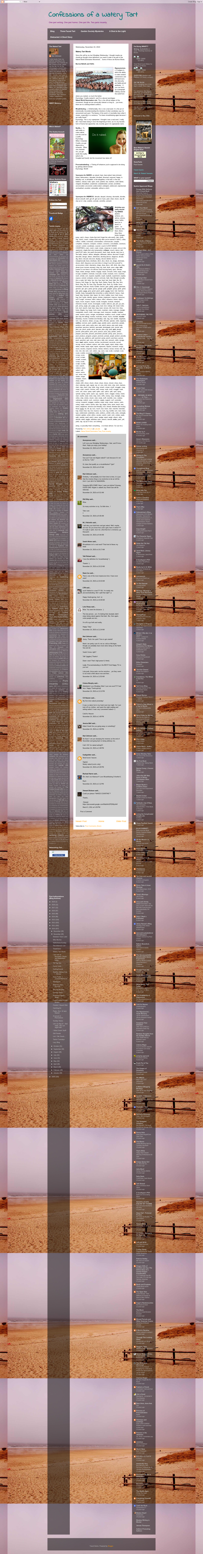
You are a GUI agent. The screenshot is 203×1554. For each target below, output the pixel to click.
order (63, 636)
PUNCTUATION (53, 681)
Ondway (64, 632)
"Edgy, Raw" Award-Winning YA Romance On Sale (144, 1154)
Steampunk (52, 752)
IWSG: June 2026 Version (144, 390)
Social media (61, 736)
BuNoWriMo (53, 336)
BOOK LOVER (141, 423)
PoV (65, 662)
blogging (52, 299)
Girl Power (52, 467)
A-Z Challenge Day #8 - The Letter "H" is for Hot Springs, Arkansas (143, 1277)
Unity (59, 807)
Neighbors (52, 623)
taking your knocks (62, 776)
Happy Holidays (61, 488)
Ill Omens (52, 519)
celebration (54, 345)
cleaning (63, 360)
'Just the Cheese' (142, 670)
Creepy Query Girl (142, 1162)
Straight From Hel (142, 970)
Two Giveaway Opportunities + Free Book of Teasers (144, 807)
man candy (63, 573)
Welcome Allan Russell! (58, 986)
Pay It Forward (61, 645)
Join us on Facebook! (143, 657)
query (51, 686)
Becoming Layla (142, 1484)
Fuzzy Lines (57, 966)
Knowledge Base (61, 551)
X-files (56, 839)
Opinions (63, 634)
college (51, 364)
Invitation (63, 538)
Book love (61, 310)
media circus (64, 581)
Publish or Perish (142, 1387)
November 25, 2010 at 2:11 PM (93, 784)
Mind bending (62, 592)
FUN (63, 456)
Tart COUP (54, 780)
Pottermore (59, 662)
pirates (64, 653)
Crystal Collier (62, 384)
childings (52, 355)
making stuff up (54, 571)
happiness (52, 488)
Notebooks (139, 1515)
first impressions (61, 445)
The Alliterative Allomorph (141, 1364)
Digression (57, 399)
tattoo (64, 782)
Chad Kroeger (54, 347)
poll (67, 658)
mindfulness (52, 594)
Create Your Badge (54, 221)
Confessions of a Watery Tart (93, 15)
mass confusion (57, 579)
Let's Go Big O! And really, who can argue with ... (60, 1025)
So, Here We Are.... (142, 1164)
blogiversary (52, 301)
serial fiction (56, 721)
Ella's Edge (140, 739)
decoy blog (65, 391)
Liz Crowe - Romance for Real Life (144, 1234)
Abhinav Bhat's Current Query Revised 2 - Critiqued (143, 962)
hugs (50, 508)
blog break (58, 289)
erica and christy (142, 902)
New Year (63, 623)
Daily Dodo (140, 1176)
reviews (63, 705)
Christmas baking (141, 1058)
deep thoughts (55, 393)
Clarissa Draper (141, 1378)
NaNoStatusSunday (59, 943)
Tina (50, 800)
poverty (51, 664)
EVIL (64, 427)
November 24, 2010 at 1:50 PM (93, 729)
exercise (53, 430)
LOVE (60, 566)
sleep (60, 732)
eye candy (62, 430)
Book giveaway (63, 306)
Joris (64, 544)
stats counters (61, 751)
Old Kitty (86, 499)
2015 (53, 914)
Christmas (52, 357)
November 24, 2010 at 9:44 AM (93, 535)
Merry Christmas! (141, 1444)
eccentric (63, 412)
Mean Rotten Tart (54, 581)
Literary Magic (141, 1045)
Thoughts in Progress (144, 624)
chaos (51, 349)
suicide (61, 765)
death (64, 389)
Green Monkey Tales (143, 754)
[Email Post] (105, 429)
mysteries (54, 606)
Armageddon (52, 262)
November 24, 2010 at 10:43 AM (94, 581)
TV (57, 802)
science (63, 714)
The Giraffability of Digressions (143, 996)
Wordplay (59, 831)
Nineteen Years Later (60, 937)
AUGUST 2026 (141, 316)
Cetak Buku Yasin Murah (144, 1178)
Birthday (63, 285)
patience (51, 645)
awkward (63, 274)
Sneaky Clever (60, 734)
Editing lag (52, 416)
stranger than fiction (55, 758)
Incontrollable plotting (55, 525)
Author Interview (55, 269)
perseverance (64, 649)
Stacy (50, 751)
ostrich (59, 637)
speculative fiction (55, 743)
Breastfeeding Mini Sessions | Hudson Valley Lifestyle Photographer (144, 1467)
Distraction (63, 402)
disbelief (54, 402)
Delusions (61, 395)
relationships (61, 697)
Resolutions (53, 703)
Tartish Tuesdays (59, 1039)
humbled (51, 510)
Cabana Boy (61, 340)
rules (50, 710)
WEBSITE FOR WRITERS (144, 1348)
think (50, 796)
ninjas (59, 626)
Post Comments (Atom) (93, 826)
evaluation (57, 427)
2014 (53, 916)
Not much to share (142, 1305)
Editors (59, 416)
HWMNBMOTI (53, 514)
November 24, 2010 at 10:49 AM (94, 600)
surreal (57, 772)
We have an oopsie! (142, 1260)
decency (57, 391)
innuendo (61, 530)
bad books (52, 276)
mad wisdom (56, 567)
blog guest (52, 293)
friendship (52, 456)
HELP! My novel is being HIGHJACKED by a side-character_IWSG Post (144, 461)
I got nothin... (64, 514)
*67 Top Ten (57, 963)
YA (61, 839)
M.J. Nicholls (87, 522)
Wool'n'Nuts (140, 1449)
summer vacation (61, 769)
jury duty (52, 546)
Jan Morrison (141, 357)
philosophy (53, 653)
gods (50, 474)
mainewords (140, 576)
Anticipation (61, 258)
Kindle (58, 549)
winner (59, 827)
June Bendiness (141, 1478)
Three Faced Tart (67, 31)
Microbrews (52, 592)
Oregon (51, 637)
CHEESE (65, 351)
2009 (53, 1077)
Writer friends (61, 833)
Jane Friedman (141, 230)
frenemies (65, 452)
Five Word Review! (142, 1244)
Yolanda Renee (55, 841)
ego (65, 416)
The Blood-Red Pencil (144, 481)
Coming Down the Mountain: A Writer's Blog (143, 368)
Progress (65, 669)
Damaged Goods (141, 1072)
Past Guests (138, 164)
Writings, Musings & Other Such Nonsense (144, 592)
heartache (59, 496)
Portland (54, 660)
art (59, 262)
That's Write (140, 1151)
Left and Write (141, 1242)
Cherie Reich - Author (144, 746)
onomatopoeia (53, 634)
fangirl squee (54, 436)
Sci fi (56, 714)
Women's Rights (62, 829)
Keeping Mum (53, 547)
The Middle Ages (142, 1491)
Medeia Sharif (141, 1513)
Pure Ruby (139, 501)
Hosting (58, 505)
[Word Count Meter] (141, 56)
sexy (50, 727)
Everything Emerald (143, 1498)
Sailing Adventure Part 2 (144, 531)
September (57, 1049)
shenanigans (58, 727)
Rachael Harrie (88, 774)
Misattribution (63, 594)
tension (59, 787)
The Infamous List (59, 946)
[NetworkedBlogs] (58, 851)
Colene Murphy (88, 683)
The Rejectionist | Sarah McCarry (142, 1013)
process (66, 667)
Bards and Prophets (143, 1284)
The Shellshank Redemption (142, 380)
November (57, 934)
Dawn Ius (86, 573)
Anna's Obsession (142, 439)
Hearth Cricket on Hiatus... (144, 798)
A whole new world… (143, 843)
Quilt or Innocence (62, 686)
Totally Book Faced (142, 1286)
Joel (58, 544)
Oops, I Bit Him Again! (143, 1116)
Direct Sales (64, 401)
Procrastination (55, 669)
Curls (56, 386)
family (55, 434)
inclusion (63, 523)
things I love (62, 794)
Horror (64, 503)
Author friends (62, 267)
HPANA (54, 507)
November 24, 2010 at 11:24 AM (94, 630)
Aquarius (63, 260)
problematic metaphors (55, 667)
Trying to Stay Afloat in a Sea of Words (144, 705)
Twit (67, 802)
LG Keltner (52, 556)
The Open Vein (141, 1292)
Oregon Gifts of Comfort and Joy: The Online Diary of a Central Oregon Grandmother (144, 1269)
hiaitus (64, 497)
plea (50, 656)
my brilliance (64, 605)
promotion (54, 671)
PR (58, 664)
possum (51, 662)
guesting (52, 486)
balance (58, 278)
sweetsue (139, 1442)
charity (51, 351)
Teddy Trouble (53, 785)
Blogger (110, 1546)
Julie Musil (140, 1169)
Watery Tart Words (59, 952)
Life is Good (140, 1394)
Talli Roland (87, 556)
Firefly (66, 443)
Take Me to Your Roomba (144, 1090)
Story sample (54, 754)
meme (53, 585)
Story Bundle (62, 752)
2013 (53, 920)
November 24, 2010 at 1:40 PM (93, 716)
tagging (51, 774)
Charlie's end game (142, 880)
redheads (61, 695)
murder (51, 605)
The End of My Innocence (144, 756)
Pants (64, 639)
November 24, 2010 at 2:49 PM (93, 748)
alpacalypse (52, 247)
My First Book (141, 761)
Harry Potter (62, 492)
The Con (65, 789)
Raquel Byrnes (141, 695)
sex (65, 725)
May (55, 1061)
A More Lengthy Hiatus (143, 748)
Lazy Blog (56, 1042)
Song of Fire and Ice (57, 741)
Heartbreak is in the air (143, 1341)
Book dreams (62, 304)
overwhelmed (52, 639)
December (57, 931)
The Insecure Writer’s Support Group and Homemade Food (143, 270)
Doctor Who (52, 404)
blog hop (62, 294)
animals (65, 252)
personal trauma (55, 650)
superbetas (52, 771)
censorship (63, 345)
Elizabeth (59, 418)
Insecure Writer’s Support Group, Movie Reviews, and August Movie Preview (144, 291)
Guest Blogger (56, 484)
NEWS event (60, 625)
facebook (51, 432)
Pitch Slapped (141, 849)
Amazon (54, 249)
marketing (64, 577)
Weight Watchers (60, 820)
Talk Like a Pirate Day (57, 778)
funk (58, 458)
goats (64, 472)
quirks (53, 688)
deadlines (56, 389)
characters (59, 349)
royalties (64, 709)
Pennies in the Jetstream (141, 1434)
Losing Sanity (141, 1249)
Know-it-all (52, 551)
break (64, 333)
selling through (63, 719)
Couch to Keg (54, 373)
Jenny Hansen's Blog (144, 924)
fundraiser (52, 458)
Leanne (57, 553)
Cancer (63, 342)
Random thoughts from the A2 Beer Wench (144, 1035)
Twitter (52, 803)
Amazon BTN (63, 249)
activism (59, 236)
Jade (58, 540)
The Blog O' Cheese (143, 413)
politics (61, 658)
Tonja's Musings (142, 894)
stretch (58, 760)
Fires (52, 445)
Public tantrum (58, 673)
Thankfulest (57, 949)
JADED (64, 540)
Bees (66, 280)
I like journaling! (141, 408)
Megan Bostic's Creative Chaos (141, 785)
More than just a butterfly (144, 1109)
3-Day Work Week (61, 230)
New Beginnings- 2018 (143, 889)
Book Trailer (56, 325)
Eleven (51, 417)
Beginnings (55, 282)
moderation (52, 597)
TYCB (58, 803)
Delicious (53, 395)
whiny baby (59, 825)
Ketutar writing (141, 446)
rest (50, 705)
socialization (52, 740)
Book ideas (56, 308)
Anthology (52, 258)
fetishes (62, 441)
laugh (50, 553)
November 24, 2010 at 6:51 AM (93, 492)
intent (50, 536)
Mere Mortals (64, 586)
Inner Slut (52, 530)
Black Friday (52, 287)
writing (53, 835)
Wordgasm (56, 982)
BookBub (51, 329)
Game (60, 459)
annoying (63, 256)
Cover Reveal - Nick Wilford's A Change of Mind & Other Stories (143, 1295)
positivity (63, 660)
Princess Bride (61, 665)
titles (55, 800)
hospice (51, 505)
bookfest (59, 329)
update (53, 809)
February (57, 1070)
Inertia (64, 528)
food (67, 449)
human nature (61, 508)
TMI (59, 800)
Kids (52, 549)
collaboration (61, 362)
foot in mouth (56, 450)
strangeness (62, 756)
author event (62, 265)
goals (57, 472)
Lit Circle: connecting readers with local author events (144, 233)
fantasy (62, 436)
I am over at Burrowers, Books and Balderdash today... (60, 957)
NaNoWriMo (63, 617)
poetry (64, 656)
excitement (58, 428)
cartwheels (65, 343)
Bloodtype (62, 301)
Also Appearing (63, 247)
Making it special (61, 569)
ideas (64, 518)
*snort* (59, 229)
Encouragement (61, 421)
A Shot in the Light (117, 31)
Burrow (65, 336)
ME (65, 579)
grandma (51, 479)
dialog (66, 397)
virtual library (59, 813)
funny (50, 459)
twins (62, 802)
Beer (60, 280)
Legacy (51, 555)
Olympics (57, 632)
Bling (61, 287)
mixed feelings (59, 595)
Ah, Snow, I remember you (144, 1436)
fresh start (55, 454)
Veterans (57, 811)
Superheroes (62, 771)
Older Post (121, 821)
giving (60, 467)
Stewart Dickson (88, 790)
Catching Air (57, 1008)
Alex (66, 243)
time (59, 796)
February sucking (54, 439)
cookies (64, 371)
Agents (53, 243)
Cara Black (56, 343)
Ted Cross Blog (141, 686)
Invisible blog (55, 538)
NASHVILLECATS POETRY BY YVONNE (144, 1203)
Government (52, 478)
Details (60, 397)
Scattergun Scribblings (144, 298)
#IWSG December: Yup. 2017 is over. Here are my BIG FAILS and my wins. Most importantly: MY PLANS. (144, 907)
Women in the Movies (143, 441)
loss (55, 566)
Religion (52, 699)
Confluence (53, 368)
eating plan (53, 412)
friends (63, 454)
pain (60, 639)
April (55, 1064)
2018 (53, 905)
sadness (62, 710)
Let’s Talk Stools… (59, 1036)
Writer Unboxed (142, 223)
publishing (60, 676)
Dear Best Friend (141, 225)
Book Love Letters (54, 312)
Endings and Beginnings (57, 423)
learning (64, 553)
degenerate (65, 393)
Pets (64, 650)
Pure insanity (106, 431)
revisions (51, 707)
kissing (64, 549)
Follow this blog (58, 855)
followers (51, 449)
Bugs (64, 334)
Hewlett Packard (55, 497)
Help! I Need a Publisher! (141, 917)
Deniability (52, 397)
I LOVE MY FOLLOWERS (58, 516)
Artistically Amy (142, 1464)
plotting (57, 656)
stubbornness (61, 761)
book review (64, 318)
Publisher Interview (54, 675)
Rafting (51, 690)
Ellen (66, 417)
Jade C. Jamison (142, 305)
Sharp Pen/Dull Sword (144, 823)
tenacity (51, 787)
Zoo (137, 1405)
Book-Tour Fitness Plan (58, 326)
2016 (53, 911)
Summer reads (54, 767)
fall (50, 434)
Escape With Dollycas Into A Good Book (144, 190)
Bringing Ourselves (54, 334)
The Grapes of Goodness (141, 1069)
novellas (54, 628)
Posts (54, 204)
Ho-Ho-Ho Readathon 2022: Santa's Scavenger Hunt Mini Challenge (144, 607)
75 (137, 680)
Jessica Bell (87, 723)
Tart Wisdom (64, 780)
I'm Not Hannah (141, 583)
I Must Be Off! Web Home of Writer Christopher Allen (143, 777)
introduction (58, 536)
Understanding (64, 805)
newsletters (52, 626)
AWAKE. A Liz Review (143, 1237)
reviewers (56, 705)
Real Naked (62, 693)
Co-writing (52, 362)
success (51, 763)
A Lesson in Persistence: (58, 1017)
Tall (67, 778)
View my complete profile (57, 99)
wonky (51, 831)
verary (59, 809)
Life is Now (139, 896)
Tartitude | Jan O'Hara (144, 803)
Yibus (66, 839)
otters (64, 637)
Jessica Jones (60, 542)
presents (51, 665)
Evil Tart (51, 428)
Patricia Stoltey (141, 1259)
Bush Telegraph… (142, 1451)
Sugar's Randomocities (144, 1303)
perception (52, 649)
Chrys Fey (63, 357)
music (57, 605)
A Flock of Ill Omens (56, 232)
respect (64, 703)
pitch (50, 654)
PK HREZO (140, 1078)
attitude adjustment (57, 263)
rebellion (51, 695)
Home (101, 821)
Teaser (63, 783)
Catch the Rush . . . (143, 1506)
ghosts (57, 465)
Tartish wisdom (55, 782)
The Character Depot (143, 536)
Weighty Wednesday (55, 822)
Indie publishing (60, 527)
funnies (64, 458)
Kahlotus (61, 546)
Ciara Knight (140, 529)
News (50, 625)
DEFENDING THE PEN (144, 314)
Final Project (140, 1500)
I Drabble (139, 322)
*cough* (51, 229)
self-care (63, 716)
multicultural (62, 603)
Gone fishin (58, 474)
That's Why (140, 507)
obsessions (64, 628)
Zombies (51, 843)
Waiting (51, 816)
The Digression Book (57, 791)
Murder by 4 (140, 432)
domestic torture (63, 404)
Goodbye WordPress (143, 562)
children (63, 355)
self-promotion (53, 718)
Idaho (59, 518)
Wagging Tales (141, 1347)
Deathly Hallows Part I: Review (60, 973)
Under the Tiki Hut (142, 543)
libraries (60, 558)
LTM (84, 588)
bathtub (66, 278)
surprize (51, 772)
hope (58, 503)
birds (57, 285)
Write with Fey (141, 490)
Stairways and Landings (141, 1421)
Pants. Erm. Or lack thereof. (60, 1012)
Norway (66, 626)
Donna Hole (140, 1132)
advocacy (61, 240)
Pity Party (58, 654)
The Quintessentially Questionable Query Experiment (143, 957)
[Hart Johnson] (51, 220)
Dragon (55, 410)
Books (66, 329)
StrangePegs (141, 615)
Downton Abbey (54, 408)
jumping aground (142, 1056)
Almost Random (58, 245)
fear (64, 438)
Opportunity (53, 636)
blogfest (61, 295)
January (51, 542)
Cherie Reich (55, 353)
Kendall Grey (64, 547)
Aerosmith (52, 242)
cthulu (51, 386)
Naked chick (57, 609)
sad (56, 710)
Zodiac (64, 841)
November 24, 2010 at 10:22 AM (94, 566)
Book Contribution (54, 302)
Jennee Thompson (143, 1525)
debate (51, 391)
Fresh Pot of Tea (142, 1063)
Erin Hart (63, 425)
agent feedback (63, 242)
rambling (61, 690)
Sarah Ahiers (87, 541)
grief (58, 482)
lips (63, 560)
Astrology (65, 262)
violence (51, 813)
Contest (54, 369)
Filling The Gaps (141, 1493)
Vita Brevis (140, 1142)
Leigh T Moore (62, 555)
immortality (52, 521)
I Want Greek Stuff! (59, 1030)
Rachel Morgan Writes (144, 1354)
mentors (57, 586)
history (51, 499)
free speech (57, 452)
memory (60, 585)
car (50, 343)
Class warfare (55, 360)
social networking (56, 738)
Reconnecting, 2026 (142, 434)
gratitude (52, 482)
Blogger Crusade (56, 297)
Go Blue (61, 470)
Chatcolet (58, 351)
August (56, 1052)
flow (57, 447)
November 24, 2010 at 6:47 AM (93, 448)
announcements (53, 256)
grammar (62, 478)
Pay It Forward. (56, 647)
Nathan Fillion (57, 619)
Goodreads (62, 476)
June (55, 1058)
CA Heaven (87, 698)
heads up (63, 494)
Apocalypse (53, 260)
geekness (63, 461)
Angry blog (58, 252)
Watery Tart (65, 816)
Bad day (60, 276)
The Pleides (60, 792)
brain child (58, 333)
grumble (64, 482)
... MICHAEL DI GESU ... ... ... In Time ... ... (144, 396)
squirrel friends (62, 749)
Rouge (58, 709)
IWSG (51, 540)
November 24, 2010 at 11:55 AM (94, 676)
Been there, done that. (144, 1403)
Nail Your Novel (142, 208)
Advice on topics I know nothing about (58, 238)
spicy (64, 743)
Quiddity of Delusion (143, 1096)
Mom (59, 597)
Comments (56, 207)
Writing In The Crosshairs (141, 456)
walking (58, 816)
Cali (58, 342)
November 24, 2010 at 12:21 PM (94, 691)
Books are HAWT (58, 331)
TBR (56, 783)
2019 (53, 902)
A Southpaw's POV (143, 560)
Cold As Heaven (88, 714)
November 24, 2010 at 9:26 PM (93, 767)
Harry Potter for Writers (144, 715)
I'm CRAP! (52, 518)
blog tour (52, 295)
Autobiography (141, 1006)
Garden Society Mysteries (92, 31)
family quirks (64, 434)
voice (64, 814)
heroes (66, 496)
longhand (59, 564)
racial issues (62, 688)
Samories (58, 712)
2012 (53, 922)
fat (67, 436)
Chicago (63, 353)
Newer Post (81, 821)
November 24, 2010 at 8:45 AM (93, 516)
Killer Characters (142, 662)
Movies (62, 601)
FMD (63, 447)
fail (57, 432)
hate (55, 494)
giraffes (63, 465)
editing (60, 414)
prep (64, 664)
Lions (58, 560)
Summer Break (141, 382)
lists (57, 562)
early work (63, 410)
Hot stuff (65, 505)
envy (58, 425)
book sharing (57, 320)
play (65, 654)
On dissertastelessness (143, 999)
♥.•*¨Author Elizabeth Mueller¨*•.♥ (144, 346)
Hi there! (139, 1458)
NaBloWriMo (64, 606)
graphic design (61, 479)
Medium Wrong (63, 583)
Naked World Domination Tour (91, 431)
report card (59, 701)
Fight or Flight (58, 443)
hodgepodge (61, 499)
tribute (66, 800)
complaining (61, 364)
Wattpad (53, 818)
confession (52, 366)
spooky (51, 745)
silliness (55, 732)
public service (64, 671)
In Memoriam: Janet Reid (144, 554)
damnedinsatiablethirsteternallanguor (144, 934)
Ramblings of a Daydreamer (141, 603)
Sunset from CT (141, 1507)
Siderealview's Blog (143, 512)
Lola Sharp (87, 607)
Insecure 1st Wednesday (142, 102)
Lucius (66, 566)
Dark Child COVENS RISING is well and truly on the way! (143, 1425)
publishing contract (56, 678)
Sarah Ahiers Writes (143, 975)
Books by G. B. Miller (144, 567)
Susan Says (140, 388)
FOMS (59, 449)
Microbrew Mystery (56, 590)
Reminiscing (63, 699)
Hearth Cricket (141, 796)
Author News (60, 271)
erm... (50, 427)
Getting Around (58, 969)
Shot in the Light (62, 731)
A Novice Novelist (142, 1330)
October (56, 1046)
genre (59, 463)
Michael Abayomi (58, 588)
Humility (59, 510)
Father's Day (55, 438)
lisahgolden (87, 755)
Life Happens (140, 545)
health (51, 496)
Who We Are (57, 940)
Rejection (51, 697)
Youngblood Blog (142, 468)
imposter (61, 521)
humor (66, 510)
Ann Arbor (58, 254)
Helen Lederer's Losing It (144, 1332)
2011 (53, 925)
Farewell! (139, 664)
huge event (62, 507)
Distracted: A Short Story (61, 37)
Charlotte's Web (142, 1107)
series (63, 723)
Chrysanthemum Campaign (58, 358)
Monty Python (54, 599)
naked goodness (54, 610)
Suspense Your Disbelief (141, 1024)
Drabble (65, 408)
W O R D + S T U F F (143, 1456)
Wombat (53, 829)
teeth (63, 785)
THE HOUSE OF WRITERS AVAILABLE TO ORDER (144, 1099)
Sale (50, 712)
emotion (51, 421)
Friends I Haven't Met (60, 1005)
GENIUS (51, 463)
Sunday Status (58, 1021)
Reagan (55, 693)
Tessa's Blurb (141, 1224)
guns (63, 486)
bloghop (63, 299)
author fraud (52, 267)
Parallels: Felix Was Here (57, 641)
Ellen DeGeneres (56, 419)
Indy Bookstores (54, 528)
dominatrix (55, 406)
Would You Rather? (142, 671)
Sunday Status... (58, 992)
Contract (63, 369)
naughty (61, 621)
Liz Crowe (63, 562)
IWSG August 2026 (142, 300)
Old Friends (57, 1033)
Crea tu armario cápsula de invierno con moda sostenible (144, 1048)
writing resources (58, 837)
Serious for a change (55, 725)
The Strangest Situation (141, 1122)
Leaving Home (141, 585)
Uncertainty (65, 803)
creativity (51, 382)
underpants (54, 805)
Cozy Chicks (140, 655)
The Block (140, 1310)
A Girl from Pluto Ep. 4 (143, 492)
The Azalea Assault (58, 788)
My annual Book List (142, 578)
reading (65, 692)
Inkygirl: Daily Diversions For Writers (144, 645)
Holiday (51, 501)
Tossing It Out (141, 278)
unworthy (65, 807)
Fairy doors (63, 432)
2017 (53, 908)
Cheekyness (140, 869)
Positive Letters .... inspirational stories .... (144, 336)
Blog (52, 31)
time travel (63, 798)
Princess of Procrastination (141, 1412)
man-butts (52, 575)
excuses (66, 428)
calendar (51, 342)
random (51, 691)
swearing (63, 772)
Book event (52, 306)
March (56, 1067)
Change (64, 347)
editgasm (51, 414)
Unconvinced (140, 871)
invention (65, 536)
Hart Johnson (87, 474)
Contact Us (139, 1486)
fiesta (50, 443)
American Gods (57, 251)
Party (64, 643)
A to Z (61, 234)
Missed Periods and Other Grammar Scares (144, 1320)
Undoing (53, 807)
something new (62, 740)
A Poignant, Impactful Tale (144, 538)
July (55, 1055)
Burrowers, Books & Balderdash (143, 1475)
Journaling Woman (143, 406)
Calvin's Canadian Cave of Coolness (142, 498)
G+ (55, 459)
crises (59, 382)
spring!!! (63, 747)
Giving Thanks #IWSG (143, 1171)
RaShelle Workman (143, 1114)
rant (59, 691)
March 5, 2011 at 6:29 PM (91, 807)
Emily (64, 419)
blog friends (62, 291)
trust (52, 802)
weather (60, 818)
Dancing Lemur (59, 387)
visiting (57, 814)
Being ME (60, 284)
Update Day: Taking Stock (144, 763)
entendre (51, 425)
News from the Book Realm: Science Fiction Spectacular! (143, 832)
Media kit (53, 583)
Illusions (62, 519)
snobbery (51, 736)
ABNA (51, 236)
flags (50, 447)
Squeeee (52, 749)
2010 (53, 929)
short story (59, 729)
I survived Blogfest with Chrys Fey (143, 108)
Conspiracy (64, 368)
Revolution (59, 707)
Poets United (140, 741)
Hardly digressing (54, 489)
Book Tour (63, 322)
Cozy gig (62, 375)
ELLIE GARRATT (142, 828)
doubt (63, 406)
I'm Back (139, 818)
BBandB (54, 280)
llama (51, 564)
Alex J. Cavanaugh (143, 287)
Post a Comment (86, 811)
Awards (51, 273)
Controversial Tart (54, 371)
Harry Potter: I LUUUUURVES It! (60, 978)
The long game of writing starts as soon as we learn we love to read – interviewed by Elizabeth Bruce (144, 213)
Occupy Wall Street (58, 630)
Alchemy (60, 243)
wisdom (66, 827)
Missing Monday (58, 990)
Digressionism (53, 401)
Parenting (53, 643)
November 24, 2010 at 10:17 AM (94, 549)
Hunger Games (59, 512)
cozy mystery (53, 377)
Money (64, 597)
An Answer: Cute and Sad (144, 1389)
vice (65, 811)
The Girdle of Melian (143, 241)
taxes (50, 783)
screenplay (52, 716)
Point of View (53, 658)
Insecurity (62, 534)
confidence (62, 366)
